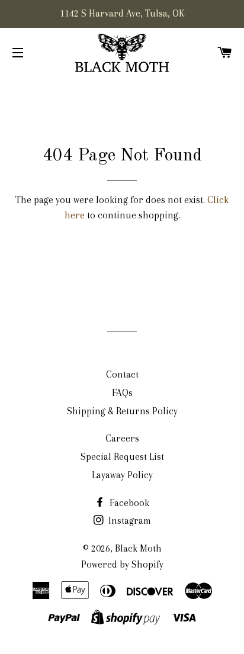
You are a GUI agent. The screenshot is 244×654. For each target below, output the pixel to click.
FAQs (122, 392)
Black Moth (138, 548)
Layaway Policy (122, 475)
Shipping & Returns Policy (122, 411)
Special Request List (122, 456)
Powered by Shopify (122, 564)
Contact (122, 374)
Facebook (128, 502)
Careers (122, 438)
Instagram (128, 520)
